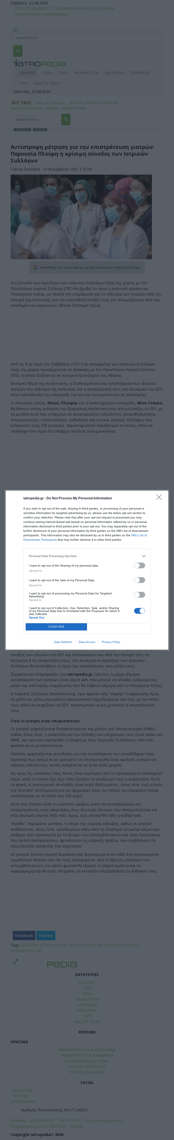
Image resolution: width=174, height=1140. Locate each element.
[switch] (139, 565)
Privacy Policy (111, 642)
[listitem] (87, 556)
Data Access (87, 642)
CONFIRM (56, 626)
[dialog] (87, 570)
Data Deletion (63, 642)
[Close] (160, 498)
